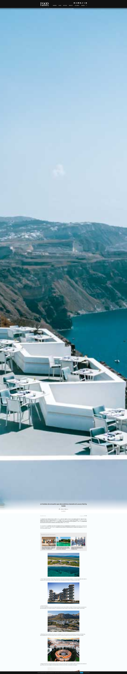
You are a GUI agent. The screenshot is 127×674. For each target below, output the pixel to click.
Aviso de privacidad (87, 672)
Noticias (65, 5)
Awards (83, 5)
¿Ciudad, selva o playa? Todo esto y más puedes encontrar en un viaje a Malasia (63, 548)
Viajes (60, 5)
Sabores (55, 5)
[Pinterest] (80, 3)
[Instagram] (76, 3)
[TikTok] (82, 3)
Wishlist (71, 5)
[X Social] (84, 3)
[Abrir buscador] (86, 5)
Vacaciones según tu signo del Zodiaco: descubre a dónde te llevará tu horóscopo (49, 548)
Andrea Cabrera (64, 509)
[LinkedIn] (78, 3)
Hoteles (47, 8)
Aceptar (81, 672)
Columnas (77, 5)
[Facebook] (74, 3)
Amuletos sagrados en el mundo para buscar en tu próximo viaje (77, 548)
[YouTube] (86, 3)
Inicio (42, 8)
